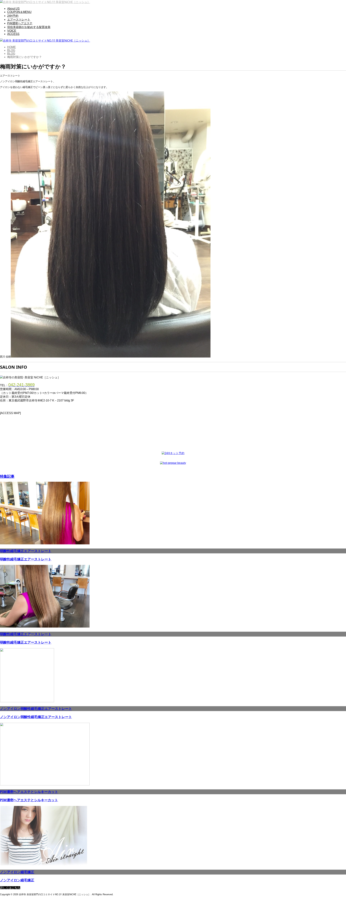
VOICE (11, 30)
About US (13, 8)
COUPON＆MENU (19, 12)
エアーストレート (18, 19)
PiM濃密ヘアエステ (19, 23)
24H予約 (12, 15)
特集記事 (7, 476)
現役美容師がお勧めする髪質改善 (28, 27)
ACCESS (13, 33)
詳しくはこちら (10, 887)
